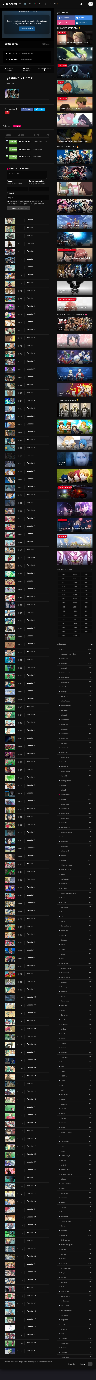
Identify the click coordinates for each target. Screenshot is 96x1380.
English (63, 1029)
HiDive (63, 1081)
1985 (86, 627)
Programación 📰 (24, 11)
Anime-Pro (64, 696)
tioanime (64, 1329)
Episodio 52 (31, 620)
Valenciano (64, 1343)
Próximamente (66, 1221)
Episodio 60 (31, 683)
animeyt (63, 860)
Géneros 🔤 (22, 4)
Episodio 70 (31, 761)
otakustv (64, 1198)
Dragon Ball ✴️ (54, 4)
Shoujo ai (64, 1282)
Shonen (63, 1277)
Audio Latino (65, 879)
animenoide (65, 818)
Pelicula (63, 1207)
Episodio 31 (31, 455)
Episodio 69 (31, 754)
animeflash (64, 752)
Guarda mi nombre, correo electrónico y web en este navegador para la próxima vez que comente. (25, 202)
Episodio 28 (31, 432)
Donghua (64, 1006)
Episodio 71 (31, 769)
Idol (62, 1090)
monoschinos (65, 1170)
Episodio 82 (31, 856)
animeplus (64, 837)
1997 (86, 611)
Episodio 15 (31, 330)
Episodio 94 (31, 950)
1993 (63, 619)
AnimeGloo (64, 776)
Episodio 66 (31, 730)
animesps (64, 846)
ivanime (63, 1109)
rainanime (64, 1231)
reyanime (64, 1235)
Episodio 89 (31, 911)
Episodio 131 (31, 1240)
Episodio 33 (31, 471)
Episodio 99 (31, 989)
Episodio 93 (31, 942)
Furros (63, 1062)
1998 (75, 611)
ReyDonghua (65, 1240)
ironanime (64, 1095)
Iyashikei (64, 1113)
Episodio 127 (31, 1209)
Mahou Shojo (65, 1156)
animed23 (64, 729)
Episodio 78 (31, 824)
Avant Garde (65, 884)
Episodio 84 (31, 871)
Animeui (63, 856)
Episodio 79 (31, 832)
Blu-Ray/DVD (65, 902)
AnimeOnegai (65, 827)
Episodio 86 (31, 887)
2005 (63, 603)
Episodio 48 (31, 589)
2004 (75, 603)
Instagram (83, 22)
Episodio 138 (31, 1295)
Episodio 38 (31, 510)
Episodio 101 (31, 1005)
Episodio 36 (31, 494)
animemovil (65, 809)
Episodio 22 (31, 385)
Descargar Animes (67, 987)
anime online (65, 682)
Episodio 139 (31, 1303)
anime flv (64, 663)
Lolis (62, 1146)
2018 (86, 582)
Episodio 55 (31, 644)
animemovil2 (65, 813)
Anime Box (64, 659)
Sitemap (82, 1364)
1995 (75, 615)
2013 (75, 590)
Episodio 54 (31, 636)
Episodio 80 (31, 840)
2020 (63, 582)
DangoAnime (65, 977)
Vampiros (64, 1348)
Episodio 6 (30, 259)
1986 (75, 627)
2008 (63, 599)
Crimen (63, 954)
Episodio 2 (30, 228)
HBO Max (64, 1076)
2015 (86, 586)
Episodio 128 (31, 1217)
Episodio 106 (31, 1044)
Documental (65, 1001)
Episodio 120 (31, 1154)
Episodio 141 (31, 1319)
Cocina (63, 935)
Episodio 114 (31, 1107)
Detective (64, 991)
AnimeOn (64, 823)
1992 (75, 619)
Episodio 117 (31, 1130)
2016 (75, 586)
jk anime (63, 1118)
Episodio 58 (31, 667)
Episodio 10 (31, 290)
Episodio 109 (31, 1068)
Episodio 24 (31, 400)
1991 (86, 619)
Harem (63, 1071)
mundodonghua (66, 1174)
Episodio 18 (31, 353)
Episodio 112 (31, 1091)
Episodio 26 (31, 416)
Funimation (64, 1057)
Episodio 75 (31, 801)
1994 (86, 615)
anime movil (65, 677)
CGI (62, 916)
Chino (63, 921)
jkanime (63, 1123)
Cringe (63, 959)
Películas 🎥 (42, 4)
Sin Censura (65, 1287)
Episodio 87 (31, 895)
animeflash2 (65, 757)
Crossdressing (66, 968)
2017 (63, 586)
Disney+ (63, 996)
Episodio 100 (31, 997)
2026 (63, 574)
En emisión (64, 1024)
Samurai (63, 1254)
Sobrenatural (65, 1296)
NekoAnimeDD (66, 1184)
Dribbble (64, 22)
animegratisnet (66, 781)
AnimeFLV (64, 766)
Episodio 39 (31, 518)
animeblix (64, 715)
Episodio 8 (30, 275)
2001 (75, 607)
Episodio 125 (31, 1193)
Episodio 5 (30, 251)
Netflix (63, 1188)
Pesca (63, 1212)
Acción (63, 649)
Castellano (64, 907)
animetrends (65, 851)
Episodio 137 (31, 1287)
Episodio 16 (31, 337)
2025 (75, 574)
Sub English (65, 1306)
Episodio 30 (31, 447)
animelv (63, 799)
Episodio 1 (30, 220)
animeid (63, 785)
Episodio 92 (31, 934)
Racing (63, 1226)
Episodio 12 (31, 306)
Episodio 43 (31, 549)
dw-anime (64, 1015)
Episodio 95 (31, 958)
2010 (75, 595)
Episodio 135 (31, 1272)
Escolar (63, 1034)
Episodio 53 (31, 628)
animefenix (64, 748)
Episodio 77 (31, 816)
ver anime (64, 1352)
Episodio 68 (31, 746)
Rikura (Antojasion (67, 1245)
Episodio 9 (30, 282)
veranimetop (65, 1357)
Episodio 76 (31, 809)
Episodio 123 (31, 1178)
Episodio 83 (31, 863)
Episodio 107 (31, 1052)
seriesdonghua (66, 1268)
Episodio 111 (31, 1083)
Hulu (62, 1085)
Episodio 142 (31, 1327)
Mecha (63, 1160)
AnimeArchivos (66, 706)
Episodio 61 (31, 691)
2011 (63, 595)
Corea (63, 945)
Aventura (64, 888)
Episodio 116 (31, 1123)
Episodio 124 (31, 1185)
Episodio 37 (31, 502)
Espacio (63, 1038)
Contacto (71, 1364)
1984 (63, 631)
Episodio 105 (31, 1036)
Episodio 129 (31, 1225)
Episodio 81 (31, 848)
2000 (86, 607)
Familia (63, 1043)
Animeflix (64, 762)
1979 (75, 636)
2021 (86, 578)
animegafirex (65, 771)
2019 (75, 582)
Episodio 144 (31, 1342)
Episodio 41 (31, 534)
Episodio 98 (31, 981)
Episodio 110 (31, 1075)
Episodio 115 (31, 1115)
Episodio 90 (31, 918)
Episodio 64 (31, 714)
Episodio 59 (31, 675)
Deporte (64, 982)
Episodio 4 (30, 243)
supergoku (64, 1315)
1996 (63, 615)
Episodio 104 (31, 1028)
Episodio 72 (31, 777)
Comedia (64, 940)
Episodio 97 (31, 973)
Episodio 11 (31, 298)
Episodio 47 (31, 581)
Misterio (63, 1165)
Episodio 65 (31, 722)
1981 (63, 636)
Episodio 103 (31, 1021)
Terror (63, 1324)
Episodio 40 (31, 526)
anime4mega (65, 701)
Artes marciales (66, 865)
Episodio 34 (31, 479)
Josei (63, 1127)
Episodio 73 (31, 785)
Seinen (63, 1259)
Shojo (63, 1273)
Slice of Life (65, 1291)
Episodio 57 (31, 659)
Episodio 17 (31, 345)
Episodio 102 (31, 1013)
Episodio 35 (31, 487)
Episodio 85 (31, 879)
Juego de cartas (66, 1132)
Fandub (63, 1048)
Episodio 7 (30, 267)
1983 (75, 631)
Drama (63, 1010)
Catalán (63, 912)
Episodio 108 (31, 1060)
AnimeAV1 (64, 710)
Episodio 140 (31, 1311)
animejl (63, 790)
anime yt (63, 691)
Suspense (64, 1320)
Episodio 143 (31, 1335)
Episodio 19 (31, 361)
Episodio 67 (31, 738)
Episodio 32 (31, 463)
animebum (64, 724)
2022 (75, 578)
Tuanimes (64, 1338)
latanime (64, 1137)
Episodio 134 (31, 1264)
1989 (75, 623)
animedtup (64, 738)
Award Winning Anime (68, 893)
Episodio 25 (31, 408)
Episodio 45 (31, 565)
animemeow (65, 804)
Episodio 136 (31, 1280)
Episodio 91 (31, 926)
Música (63, 1179)
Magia (63, 1151)
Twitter (81, 18)
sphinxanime (65, 1301)
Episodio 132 (31, 1248)
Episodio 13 (31, 314)
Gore (62, 1066)
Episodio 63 (31, 706)
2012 (86, 590)
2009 (86, 595)
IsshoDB (64, 1104)
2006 (86, 599)
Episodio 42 (31, 542)
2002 (63, 607)
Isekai (63, 1099)
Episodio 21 (31, 377)
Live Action (64, 1141)
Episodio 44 (31, 557)
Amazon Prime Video (68, 654)
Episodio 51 (31, 612)
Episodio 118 (31, 1138)
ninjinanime (64, 1193)
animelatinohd (65, 795)
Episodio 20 (31, 369)
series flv (64, 1263)
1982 (86, 631)
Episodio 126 (31, 1201)
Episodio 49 (31, 597)
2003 (86, 603)
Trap (62, 1334)
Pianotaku (64, 1216)
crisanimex (64, 963)
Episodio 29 (31, 440)
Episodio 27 (31, 424)
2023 (63, 578)
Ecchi (63, 1020)
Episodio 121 (31, 1162)
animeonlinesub (66, 832)
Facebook (65, 18)
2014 (63, 590)
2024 (86, 574)
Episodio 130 (31, 1233)
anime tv (63, 687)
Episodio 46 (31, 573)
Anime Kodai (65, 673)
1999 (63, 611)
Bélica (63, 898)
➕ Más (33, 11)
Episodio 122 (31, 1170)
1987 (63, 627)
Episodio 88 (31, 903)
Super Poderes (66, 1310)
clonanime (64, 931)
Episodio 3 (30, 235)
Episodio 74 (31, 793)
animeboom (65, 720)
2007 (75, 599)
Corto (63, 949)
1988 (86, 623)
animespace (65, 841)
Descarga (17, 126)
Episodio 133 (31, 1256)
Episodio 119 (31, 1146)
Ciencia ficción (66, 926)
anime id (64, 668)
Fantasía (63, 1052)
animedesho (65, 734)
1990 (63, 623)
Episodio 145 (31, 1350)
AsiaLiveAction (66, 870)
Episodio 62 (31, 699)
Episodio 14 (31, 322)
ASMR (63, 874)
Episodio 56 (31, 651)
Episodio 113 (31, 1099)
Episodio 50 (31, 604)
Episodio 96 (31, 966)
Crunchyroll (65, 973)
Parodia (63, 1202)
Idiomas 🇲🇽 (32, 4)
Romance (64, 1249)
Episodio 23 (31, 392)
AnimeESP (64, 743)
